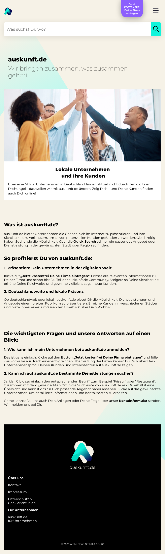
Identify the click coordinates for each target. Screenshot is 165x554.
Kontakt (14, 485)
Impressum (17, 492)
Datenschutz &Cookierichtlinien (22, 501)
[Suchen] (156, 29)
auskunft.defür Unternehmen (22, 519)
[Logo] (6, 10)
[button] (156, 11)
